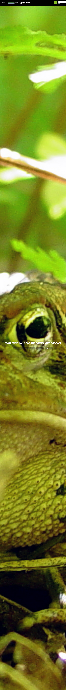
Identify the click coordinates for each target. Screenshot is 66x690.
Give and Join (40, 348)
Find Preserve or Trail (29, 348)
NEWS (36, 2)
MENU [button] (3, 2)
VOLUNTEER (47, 2)
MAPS (33, 2)
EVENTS (41, 2)
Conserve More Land (18, 348)
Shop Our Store (49, 348)
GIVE (55, 2)
